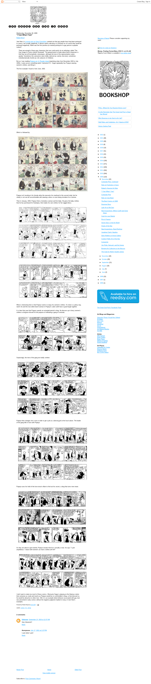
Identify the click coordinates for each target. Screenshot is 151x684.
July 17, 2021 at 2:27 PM (39, 630)
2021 (102, 138)
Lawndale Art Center (103, 347)
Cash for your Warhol (108, 216)
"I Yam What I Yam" (24, 35)
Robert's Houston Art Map (109, 188)
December (105, 179)
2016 (102, 154)
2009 (102, 177)
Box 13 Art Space (102, 352)
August (104, 266)
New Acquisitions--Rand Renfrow (111, 229)
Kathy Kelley (101, 337)
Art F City (100, 321)
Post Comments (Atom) (33, 678)
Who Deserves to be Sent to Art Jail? (110, 118)
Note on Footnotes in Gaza (110, 185)
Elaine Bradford (102, 342)
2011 (102, 170)
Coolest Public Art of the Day (110, 239)
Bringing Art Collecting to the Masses (113, 248)
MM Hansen (101, 336)
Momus (99, 322)
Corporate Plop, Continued (109, 182)
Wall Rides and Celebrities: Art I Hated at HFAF (113, 122)
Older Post (78, 670)
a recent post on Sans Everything (35, 41)
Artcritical (100, 324)
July (103, 269)
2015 (102, 157)
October (104, 259)
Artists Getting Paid (104, 126)
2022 (102, 135)
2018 (102, 147)
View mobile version (49, 673)
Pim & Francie (106, 219)
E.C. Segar (28, 607)
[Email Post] (37, 605)
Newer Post (20, 670)
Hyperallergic (101, 327)
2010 (102, 173)
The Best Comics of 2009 (109, 201)
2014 (102, 160)
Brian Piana (101, 339)
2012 (102, 167)
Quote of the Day (106, 226)
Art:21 (99, 326)
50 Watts (100, 319)
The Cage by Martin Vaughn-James (112, 252)
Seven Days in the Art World (110, 223)
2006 (102, 283)
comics (23, 607)
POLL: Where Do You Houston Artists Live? (112, 108)
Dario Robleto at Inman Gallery (111, 235)
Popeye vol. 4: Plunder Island (39, 61)
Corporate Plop (106, 195)
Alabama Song (102, 350)
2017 (102, 151)
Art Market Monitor (103, 329)
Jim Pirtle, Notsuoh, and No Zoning (112, 245)
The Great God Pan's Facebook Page (109, 307)
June (103, 272)
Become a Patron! (103, 38)
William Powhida (102, 341)
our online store (126, 53)
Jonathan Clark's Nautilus (109, 232)
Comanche (104, 242)
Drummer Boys (106, 204)
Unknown (25, 619)
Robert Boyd (20, 38)
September (105, 262)
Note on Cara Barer (107, 198)
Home (49, 670)
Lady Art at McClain (107, 207)
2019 (102, 144)
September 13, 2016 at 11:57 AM (39, 619)
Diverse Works (102, 349)
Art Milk (99, 331)
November (105, 256)
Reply (23, 624)
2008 (102, 276)
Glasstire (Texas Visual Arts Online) (108, 317)
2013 (102, 164)
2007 (102, 280)
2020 (102, 141)
